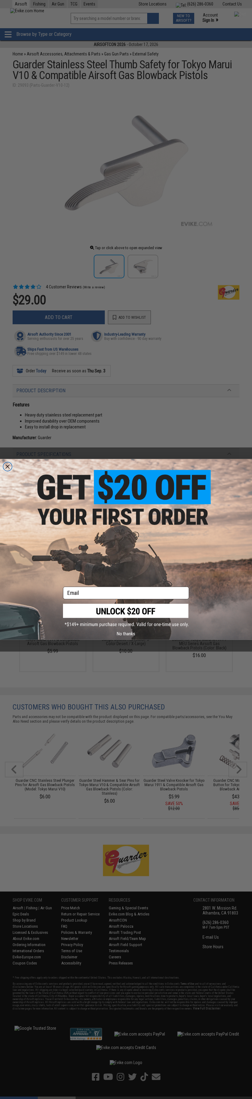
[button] (126, 615)
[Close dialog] (7, 466)
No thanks (126, 633)
